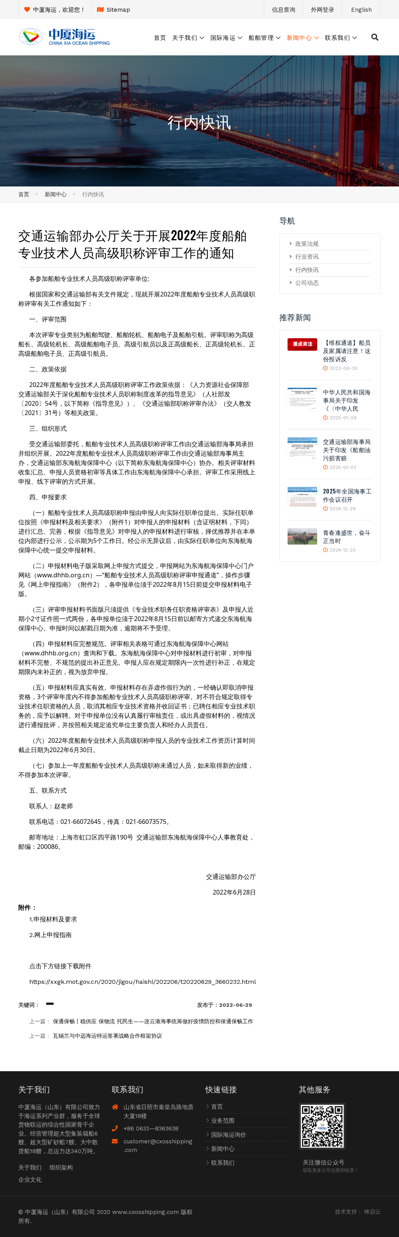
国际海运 (223, 37)
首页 (160, 37)
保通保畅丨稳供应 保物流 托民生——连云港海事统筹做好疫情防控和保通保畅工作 (153, 1021)
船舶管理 (261, 37)
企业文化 (30, 1179)
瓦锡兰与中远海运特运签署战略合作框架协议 (107, 1036)
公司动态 (307, 282)
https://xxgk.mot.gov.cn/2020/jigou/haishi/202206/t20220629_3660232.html (142, 981)
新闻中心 (299, 37)
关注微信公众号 (324, 1161)
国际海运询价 (228, 1134)
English (361, 9)
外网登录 (322, 9)
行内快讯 (307, 269)
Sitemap (118, 9)
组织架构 (61, 1167)
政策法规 (307, 243)
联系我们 (337, 37)
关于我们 (185, 37)
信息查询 (283, 9)
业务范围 (223, 1120)
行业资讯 (307, 256)
